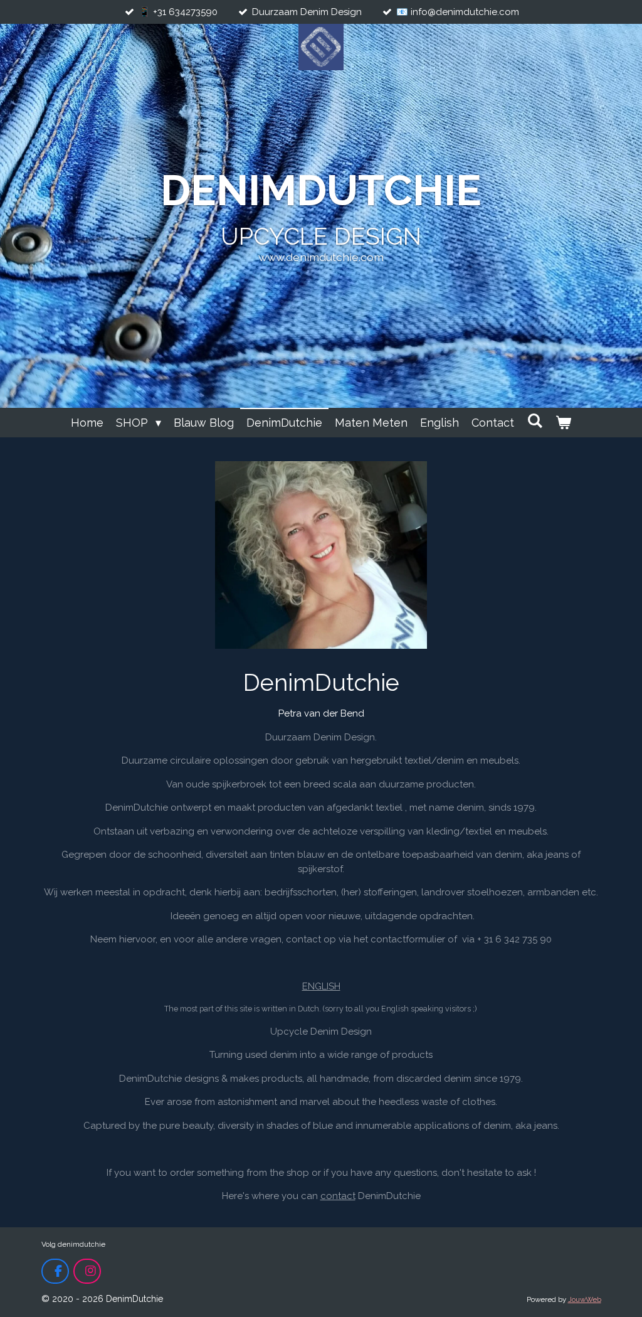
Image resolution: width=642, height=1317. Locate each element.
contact (337, 1196)
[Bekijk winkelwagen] (563, 422)
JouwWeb (584, 1299)
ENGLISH (321, 986)
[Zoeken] (534, 421)
